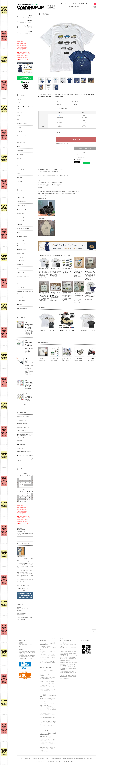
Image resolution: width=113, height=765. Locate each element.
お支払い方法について (56, 758)
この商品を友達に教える (81, 157)
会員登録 (82, 3)
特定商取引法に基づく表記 (62, 143)
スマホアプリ (42, 725)
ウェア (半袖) (45, 13)
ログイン (75, 3)
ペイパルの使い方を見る (45, 751)
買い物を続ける (79, 159)
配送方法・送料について (67, 758)
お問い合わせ (36, 758)
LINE (61, 638)
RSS (88, 758)
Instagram (58, 638)
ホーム (22, 758)
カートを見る (91, 3)
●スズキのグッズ (42, 198)
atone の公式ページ (47, 717)
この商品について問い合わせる (85, 148)
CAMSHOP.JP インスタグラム (23, 588)
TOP (39, 13)
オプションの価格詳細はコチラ (63, 108)
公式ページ (45, 686)
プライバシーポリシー (45, 758)
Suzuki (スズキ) (45, 14)
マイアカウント (66, 3)
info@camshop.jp (21, 529)
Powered (61, 761)
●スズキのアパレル (42, 218)
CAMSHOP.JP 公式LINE (22, 590)
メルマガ (52, 638)
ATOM (91, 758)
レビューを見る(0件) (80, 152)
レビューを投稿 (79, 155)
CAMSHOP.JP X (20, 587)
